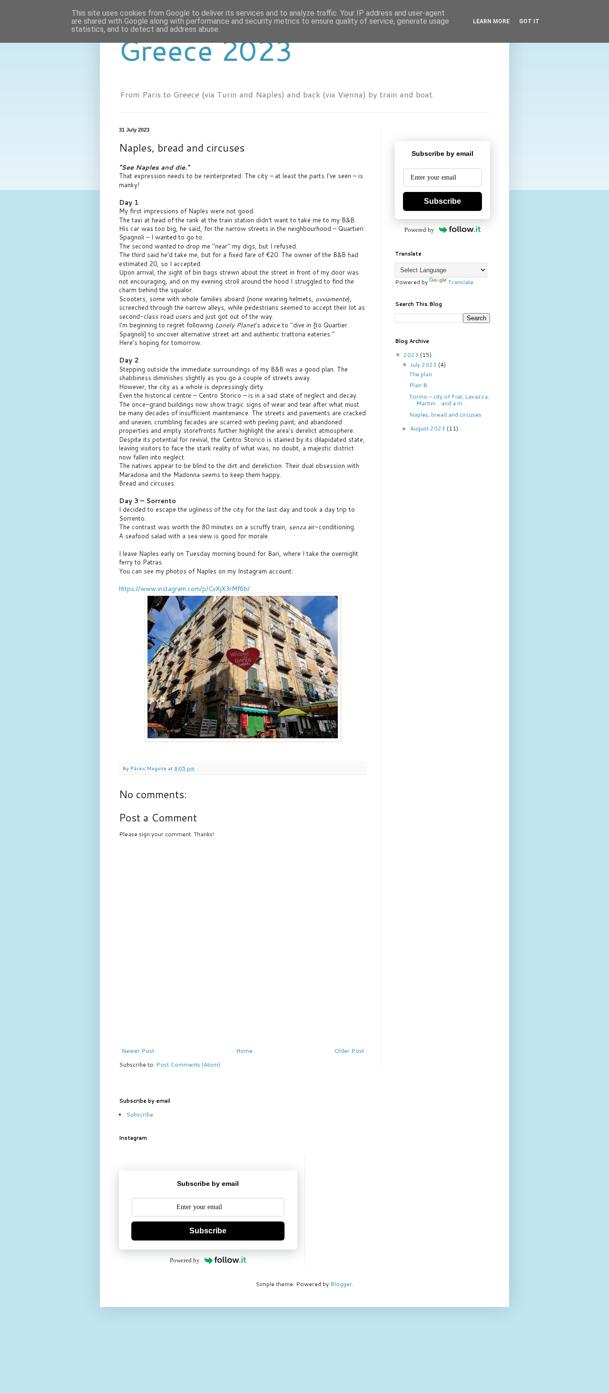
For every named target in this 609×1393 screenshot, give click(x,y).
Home (244, 1051)
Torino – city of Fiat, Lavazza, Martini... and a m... (449, 399)
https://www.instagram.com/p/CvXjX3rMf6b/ (184, 588)
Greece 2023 (206, 49)
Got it (529, 21)
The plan (420, 374)
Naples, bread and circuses (445, 414)
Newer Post (137, 1051)
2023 (411, 355)
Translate (460, 282)
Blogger (341, 1284)
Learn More (491, 21)
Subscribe (442, 201)
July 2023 (424, 365)
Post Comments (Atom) (188, 1064)
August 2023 (428, 428)
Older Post (349, 1051)
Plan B (418, 385)
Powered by (419, 229)
